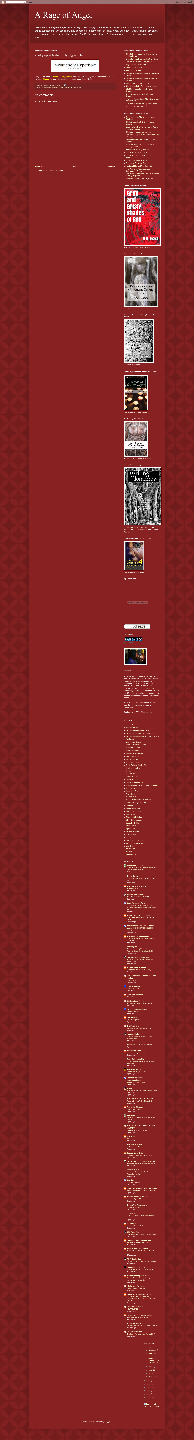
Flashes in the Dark (133, 768)
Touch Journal (131, 837)
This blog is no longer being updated (139, 1003)
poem (70, 87)
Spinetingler (130, 829)
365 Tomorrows (132, 728)
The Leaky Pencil (134, 1324)
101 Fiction (130, 725)
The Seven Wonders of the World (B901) (141, 1334)
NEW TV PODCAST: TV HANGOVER (140, 1269)
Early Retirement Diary (136, 1059)
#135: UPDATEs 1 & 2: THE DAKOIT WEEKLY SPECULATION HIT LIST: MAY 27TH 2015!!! (141, 1299)
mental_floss (132, 1213)
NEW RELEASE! (132, 1309)
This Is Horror (132, 876)
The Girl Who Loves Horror (137, 1249)
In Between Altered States (136, 788)
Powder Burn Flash (133, 811)
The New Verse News (135, 895)
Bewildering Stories (133, 742)
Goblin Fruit (130, 780)
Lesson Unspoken (133, 1020)
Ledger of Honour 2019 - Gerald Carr (140, 1155)
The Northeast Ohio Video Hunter (140, 926)
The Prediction (133, 1026)
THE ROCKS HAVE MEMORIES (138, 897)
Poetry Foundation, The (135, 809)
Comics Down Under (135, 1153)
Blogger (107, 1422)
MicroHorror (130, 794)
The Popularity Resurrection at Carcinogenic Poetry (138, 170)
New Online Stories (133, 1182)
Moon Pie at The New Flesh (136, 107)
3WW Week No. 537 (134, 1207)
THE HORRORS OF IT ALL (137, 886)
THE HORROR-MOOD (135, 1145)
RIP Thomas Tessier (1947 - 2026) (139, 970)
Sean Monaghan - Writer (136, 903)
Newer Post (39, 167)
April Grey (131, 1115)
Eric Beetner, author (135, 1307)
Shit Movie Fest (133, 1232)
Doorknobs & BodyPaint (135, 754)
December (153, 1350)
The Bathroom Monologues (138, 936)
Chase (43, 87)
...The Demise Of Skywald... (136, 1147)
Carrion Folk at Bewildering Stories (139, 83)
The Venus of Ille (132, 888)
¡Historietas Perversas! (136, 1286)
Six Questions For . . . (135, 1001)
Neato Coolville (133, 1034)
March (151, 1373)
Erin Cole (130, 1180)
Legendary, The (132, 791)
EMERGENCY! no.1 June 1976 (137, 1130)
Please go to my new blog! (136, 1053)
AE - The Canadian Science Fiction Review (142, 736)
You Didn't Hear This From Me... (138, 1317)
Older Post (111, 167)
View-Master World (134, 1332)
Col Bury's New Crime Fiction (139, 1240)
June (151, 1367)
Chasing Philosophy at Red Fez (138, 132)
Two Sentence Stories (134, 840)
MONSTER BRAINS (135, 1070)
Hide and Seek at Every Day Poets (139, 179)
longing (48, 87)
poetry (81, 87)
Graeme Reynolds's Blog (137, 1009)
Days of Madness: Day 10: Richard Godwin (142, 1326)
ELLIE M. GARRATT (135, 1170)
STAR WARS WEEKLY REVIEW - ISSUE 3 (141, 1190)
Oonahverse (132, 1018)
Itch (128, 1138)
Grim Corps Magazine (134, 782)
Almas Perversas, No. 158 (136, 1288)
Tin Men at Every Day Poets (136, 163)
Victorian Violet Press (134, 843)
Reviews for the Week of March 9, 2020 (140, 1101)
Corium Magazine (133, 748)
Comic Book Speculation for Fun (140, 1294)
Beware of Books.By (134, 1011)
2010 (149, 1394)
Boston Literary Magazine (136, 745)
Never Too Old (132, 980)
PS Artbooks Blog (134, 1259)
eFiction (129, 852)
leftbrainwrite (132, 1224)
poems (75, 87)
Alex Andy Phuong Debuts (136, 1082)
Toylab (129, 1088)
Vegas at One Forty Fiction (136, 65)
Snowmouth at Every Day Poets (138, 150)
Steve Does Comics (135, 865)
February (152, 1377)
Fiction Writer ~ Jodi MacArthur (139, 1315)
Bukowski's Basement (136, 1267)
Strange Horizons (133, 832)
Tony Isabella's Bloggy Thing (138, 916)
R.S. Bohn (131, 1137)
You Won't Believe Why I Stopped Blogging (141, 1163)
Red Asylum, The (132, 814)
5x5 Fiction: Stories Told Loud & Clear (140, 733)
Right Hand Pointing (134, 817)
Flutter (128, 771)
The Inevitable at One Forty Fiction (139, 62)
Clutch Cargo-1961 (133, 1109)
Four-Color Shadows (135, 1107)
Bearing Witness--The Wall (136, 1226)
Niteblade (130, 806)
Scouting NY (132, 947)
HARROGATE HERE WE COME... (139, 1242)
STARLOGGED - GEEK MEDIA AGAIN (142, 1188)
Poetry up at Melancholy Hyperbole (153, 1360)
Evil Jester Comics (133, 759)
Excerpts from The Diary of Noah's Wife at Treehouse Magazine (142, 128)
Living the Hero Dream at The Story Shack (142, 59)
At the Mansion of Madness (138, 957)
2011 (149, 1391)
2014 (149, 1381)
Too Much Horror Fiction (136, 968)
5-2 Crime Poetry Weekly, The (137, 730)
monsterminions (133, 986)
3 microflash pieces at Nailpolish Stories (141, 104)
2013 (149, 1384)
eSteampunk (131, 855)
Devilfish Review (132, 751)
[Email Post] (65, 85)
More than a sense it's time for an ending (141, 1028)
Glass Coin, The (132, 777)
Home (75, 167)
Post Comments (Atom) (54, 171)
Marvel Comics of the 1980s (138, 1197)
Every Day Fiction (133, 756)
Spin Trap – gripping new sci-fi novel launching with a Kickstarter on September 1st (141, 907)
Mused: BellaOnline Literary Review (140, 800)
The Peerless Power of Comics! (139, 1045)
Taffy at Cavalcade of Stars (136, 160)
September (153, 1354)
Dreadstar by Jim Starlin (135, 1199)
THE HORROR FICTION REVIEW (140, 1099)
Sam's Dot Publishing (134, 823)
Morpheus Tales (132, 797)
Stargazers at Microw (134, 68)
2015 (149, 1347)
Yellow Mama (131, 849)
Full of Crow (130, 774)
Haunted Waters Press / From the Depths (142, 785)
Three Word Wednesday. (137, 1205)
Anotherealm (131, 739)
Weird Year (130, 846)
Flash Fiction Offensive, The (136, 765)
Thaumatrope (131, 834)
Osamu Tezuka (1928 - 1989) (137, 1072)
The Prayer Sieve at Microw (136, 153)
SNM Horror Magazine (134, 820)
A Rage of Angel (63, 14)
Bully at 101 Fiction (133, 71)
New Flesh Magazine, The (136, 803)
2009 (149, 1397)
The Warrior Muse (134, 1051)
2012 (149, 1387)
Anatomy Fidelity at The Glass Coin (139, 166)
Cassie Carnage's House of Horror (141, 1161)
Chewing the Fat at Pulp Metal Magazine (141, 86)
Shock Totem (131, 826)
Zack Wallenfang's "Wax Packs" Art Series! (142, 1234)
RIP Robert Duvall (133, 988)
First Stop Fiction (132, 762)
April (151, 1370)
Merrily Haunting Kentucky (138, 1276)
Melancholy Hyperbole (59, 87)
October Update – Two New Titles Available (142, 1261)
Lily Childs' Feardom (135, 995)
